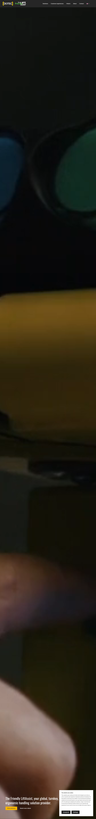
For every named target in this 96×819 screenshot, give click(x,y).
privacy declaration (65, 806)
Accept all (66, 812)
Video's (68, 3)
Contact (81, 3)
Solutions (45, 3)
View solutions (11, 808)
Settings (75, 812)
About (75, 3)
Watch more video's (25, 808)
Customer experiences (57, 3)
